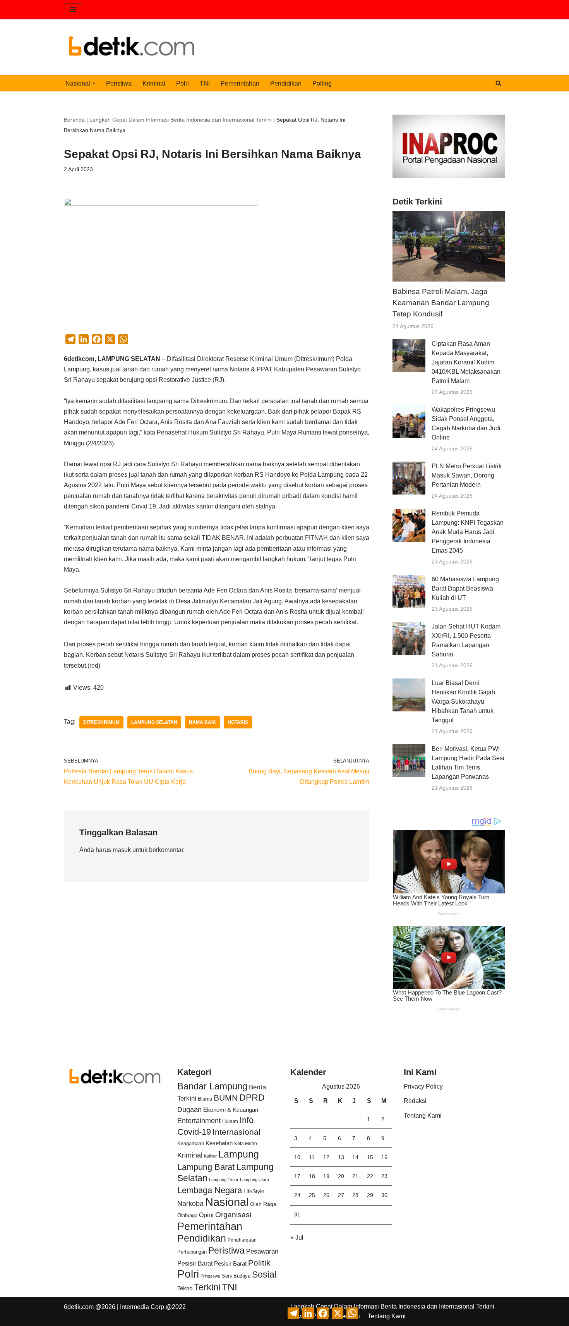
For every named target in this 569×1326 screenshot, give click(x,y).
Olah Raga (263, 1204)
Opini (206, 1214)
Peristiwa (119, 83)
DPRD (252, 1097)
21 (355, 1176)
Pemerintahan (240, 83)
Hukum (230, 1121)
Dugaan (189, 1109)
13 (341, 1157)
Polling (322, 83)
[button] (93, 83)
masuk (122, 850)
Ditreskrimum (101, 722)
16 (384, 1157)
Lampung (238, 1154)
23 (384, 1176)
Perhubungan (192, 1252)
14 (355, 1157)
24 (297, 1195)
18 (312, 1176)
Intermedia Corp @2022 (153, 1307)
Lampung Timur (223, 1179)
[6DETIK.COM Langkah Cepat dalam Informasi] (131, 47)
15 (370, 1157)
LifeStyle (253, 1191)
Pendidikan (286, 83)
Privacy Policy (423, 1086)
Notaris (238, 722)
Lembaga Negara (209, 1190)
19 (326, 1176)
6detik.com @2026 (89, 1307)
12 (326, 1157)
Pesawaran (262, 1251)
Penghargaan (242, 1240)
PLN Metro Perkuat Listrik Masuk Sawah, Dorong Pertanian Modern (467, 475)
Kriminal (153, 83)
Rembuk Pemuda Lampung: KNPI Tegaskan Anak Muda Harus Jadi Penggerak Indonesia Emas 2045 (468, 532)
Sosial (264, 1274)
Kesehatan (219, 1143)
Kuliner (210, 1156)
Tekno (184, 1288)
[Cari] (498, 83)
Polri (182, 83)
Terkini (207, 1287)
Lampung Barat (206, 1167)
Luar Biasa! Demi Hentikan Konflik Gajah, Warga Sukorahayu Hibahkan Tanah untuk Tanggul (464, 701)
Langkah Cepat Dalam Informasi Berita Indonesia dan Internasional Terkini (180, 120)
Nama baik (202, 722)
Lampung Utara (254, 1179)
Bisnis (205, 1099)
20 (341, 1176)
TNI (205, 83)
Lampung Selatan (154, 722)
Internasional (237, 1131)
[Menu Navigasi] (73, 9)
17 (297, 1176)
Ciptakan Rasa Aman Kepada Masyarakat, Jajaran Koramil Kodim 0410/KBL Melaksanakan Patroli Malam (466, 362)
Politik (259, 1262)
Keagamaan (190, 1143)
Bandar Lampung (212, 1086)
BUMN (226, 1097)
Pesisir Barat (195, 1263)
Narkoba (190, 1203)
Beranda (74, 120)
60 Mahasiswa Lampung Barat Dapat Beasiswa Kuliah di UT (465, 588)
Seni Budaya (236, 1276)
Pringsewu (210, 1276)
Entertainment (199, 1121)
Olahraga (187, 1215)
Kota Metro (245, 1143)
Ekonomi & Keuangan (230, 1109)
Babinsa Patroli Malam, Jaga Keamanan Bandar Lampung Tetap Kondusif (440, 302)
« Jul (296, 1237)
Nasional (227, 1201)
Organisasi (233, 1215)
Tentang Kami (423, 1115)
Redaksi (415, 1101)
